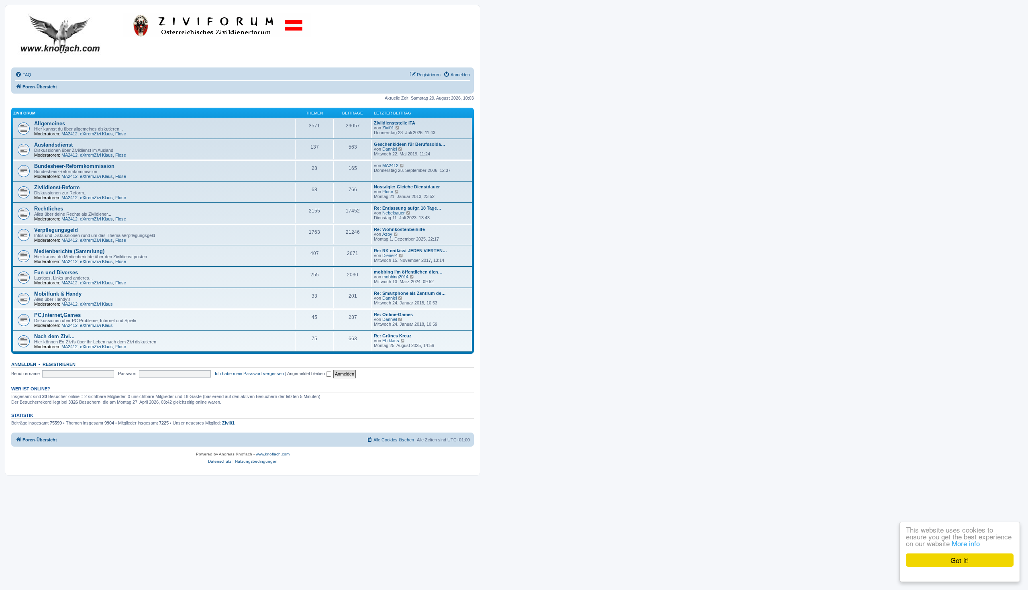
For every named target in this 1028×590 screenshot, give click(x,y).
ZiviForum (24, 113)
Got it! (959, 560)
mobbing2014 (395, 276)
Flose (120, 133)
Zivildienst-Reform (57, 187)
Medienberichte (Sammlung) (69, 251)
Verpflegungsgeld (56, 230)
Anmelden (23, 364)
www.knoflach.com (273, 454)
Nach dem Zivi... (54, 336)
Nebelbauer (393, 212)
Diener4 (390, 255)
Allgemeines (49, 123)
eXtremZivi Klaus (96, 133)
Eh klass (390, 340)
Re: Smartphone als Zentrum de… (410, 293)
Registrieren (59, 364)
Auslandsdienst (53, 145)
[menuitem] (23, 75)
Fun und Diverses (56, 272)
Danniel (389, 149)
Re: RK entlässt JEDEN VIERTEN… (410, 250)
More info (966, 543)
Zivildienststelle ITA (394, 122)
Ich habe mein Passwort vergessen (249, 373)
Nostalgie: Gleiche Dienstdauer (407, 186)
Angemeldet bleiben (306, 373)
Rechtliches (48, 209)
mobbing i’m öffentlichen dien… (408, 271)
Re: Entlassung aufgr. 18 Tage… (407, 208)
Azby (387, 234)
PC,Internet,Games (57, 315)
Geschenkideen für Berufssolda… (409, 144)
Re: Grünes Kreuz (393, 335)
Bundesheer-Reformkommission (74, 166)
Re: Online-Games (393, 314)
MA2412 (69, 133)
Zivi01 (388, 127)
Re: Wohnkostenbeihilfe (399, 229)
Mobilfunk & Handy (58, 294)
